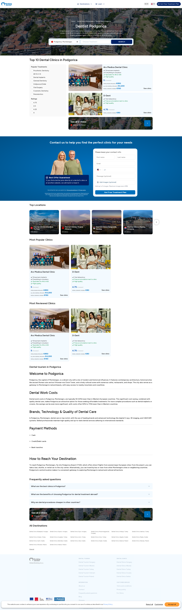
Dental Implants (39, 77)
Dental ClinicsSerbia (123, 576)
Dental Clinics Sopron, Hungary (58, 531)
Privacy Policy (108, 604)
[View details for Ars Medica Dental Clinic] (110, 77)
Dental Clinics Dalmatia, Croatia (58, 541)
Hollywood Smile (39, 84)
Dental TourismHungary (87, 562)
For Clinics (120, 593)
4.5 (34, 106)
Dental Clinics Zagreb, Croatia (120, 537)
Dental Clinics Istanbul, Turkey (140, 531)
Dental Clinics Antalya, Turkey (120, 531)
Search (121, 42)
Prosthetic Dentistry (41, 71)
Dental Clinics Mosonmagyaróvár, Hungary (100, 532)
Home (73, 21)
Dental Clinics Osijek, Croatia (99, 541)
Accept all (172, 604)
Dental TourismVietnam (87, 573)
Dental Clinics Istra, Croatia (77, 541)
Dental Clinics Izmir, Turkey (78, 537)
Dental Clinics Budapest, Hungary (38, 531)
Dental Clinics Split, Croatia (37, 541)
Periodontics (38, 94)
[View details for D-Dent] (110, 104)
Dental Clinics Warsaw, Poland (140, 541)
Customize (159, 604)
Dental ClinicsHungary (124, 562)
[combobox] (99, 170)
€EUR (146, 4)
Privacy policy (82, 190)
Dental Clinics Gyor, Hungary (78, 531)
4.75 (35, 103)
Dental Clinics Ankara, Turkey (37, 537)
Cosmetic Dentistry (40, 91)
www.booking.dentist (88, 608)
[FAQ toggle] (91, 486)
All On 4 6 (37, 74)
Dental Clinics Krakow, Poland (58, 544)
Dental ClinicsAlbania (124, 566)
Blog (80, 596)
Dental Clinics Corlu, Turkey (98, 537)
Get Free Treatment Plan (169, 4)
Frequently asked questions (88, 593)
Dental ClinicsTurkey (124, 569)
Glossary (82, 600)
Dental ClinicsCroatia (124, 573)
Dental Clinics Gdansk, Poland (120, 541)
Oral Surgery (38, 87)
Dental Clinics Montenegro (85, 21)
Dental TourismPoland (86, 576)
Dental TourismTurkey (86, 569)
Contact (81, 589)
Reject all (149, 604)
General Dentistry (40, 81)
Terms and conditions (72, 190)
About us (82, 586)
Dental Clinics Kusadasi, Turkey (58, 537)
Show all (31, 549)
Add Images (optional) (108, 182)
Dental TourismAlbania (86, 566)
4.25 (35, 109)
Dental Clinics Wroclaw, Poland (38, 544)
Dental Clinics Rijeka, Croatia (140, 537)
